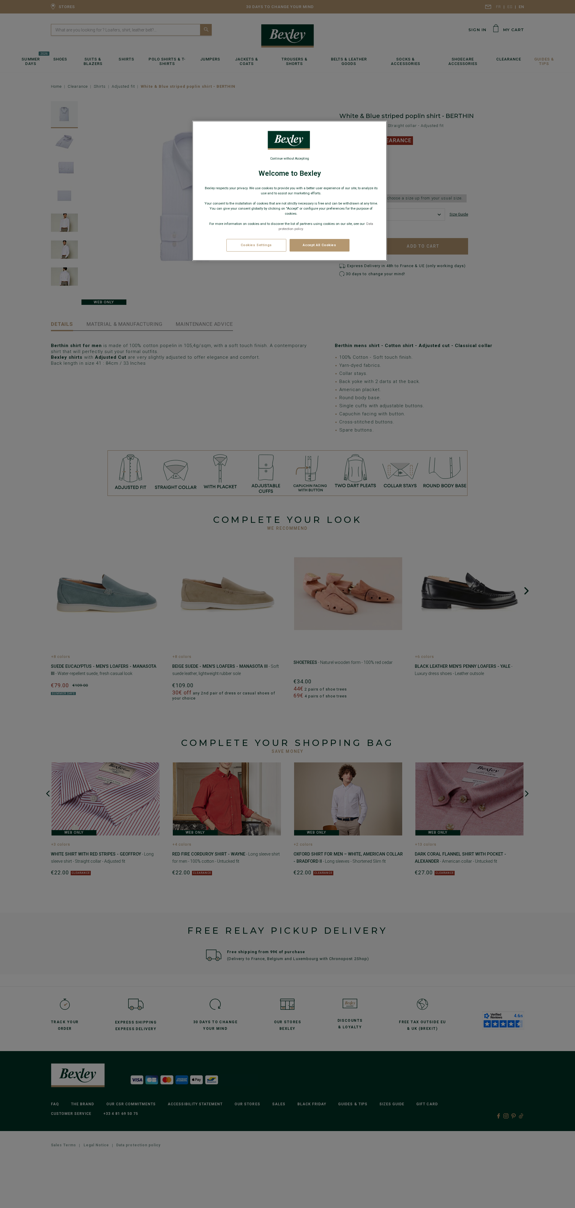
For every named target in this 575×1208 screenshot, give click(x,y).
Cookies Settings (256, 245)
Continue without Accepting (289, 159)
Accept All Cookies (319, 245)
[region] (289, 191)
